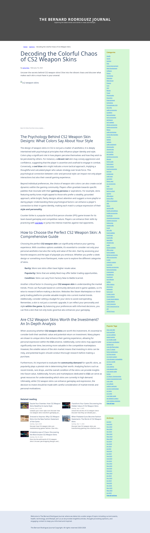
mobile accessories (112, 213)
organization (110, 272)
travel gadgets (111, 233)
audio (108, 245)
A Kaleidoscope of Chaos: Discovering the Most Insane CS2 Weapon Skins (44, 433)
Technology (110, 76)
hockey (109, 374)
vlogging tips (110, 243)
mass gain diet (111, 330)
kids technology (111, 115)
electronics (110, 287)
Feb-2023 (109, 451)
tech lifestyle (110, 279)
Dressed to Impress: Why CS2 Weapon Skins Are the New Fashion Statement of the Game (44, 419)
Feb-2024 (109, 471)
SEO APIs (109, 108)
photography (110, 147)
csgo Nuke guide (111, 396)
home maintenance (112, 352)
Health (108, 56)
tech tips (109, 171)
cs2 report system (112, 357)
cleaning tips (110, 149)
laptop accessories (112, 127)
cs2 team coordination (113, 342)
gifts (108, 203)
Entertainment (111, 100)
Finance (109, 83)
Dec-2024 (109, 427)
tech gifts (109, 230)
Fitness (109, 73)
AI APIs (109, 137)
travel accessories (112, 169)
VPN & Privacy (111, 311)
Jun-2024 (109, 481)
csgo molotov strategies (113, 401)
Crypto (108, 260)
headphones (110, 274)
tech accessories (111, 117)
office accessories (112, 257)
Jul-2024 (109, 422)
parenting (109, 179)
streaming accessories (113, 218)
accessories (110, 152)
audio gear (110, 176)
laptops (109, 140)
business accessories (113, 267)
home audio (110, 162)
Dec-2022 (109, 463)
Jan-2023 (109, 476)
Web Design (110, 81)
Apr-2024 (109, 444)
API (108, 309)
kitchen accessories (112, 255)
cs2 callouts (110, 384)
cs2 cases (109, 364)
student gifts (110, 225)
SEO (108, 88)
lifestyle (109, 159)
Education (109, 78)
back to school (111, 191)
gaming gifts (110, 208)
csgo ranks (110, 381)
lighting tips (110, 223)
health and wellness (112, 211)
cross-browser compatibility (114, 359)
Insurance (109, 98)
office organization (112, 201)
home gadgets (111, 252)
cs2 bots (39, 222)
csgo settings (110, 367)
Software (109, 71)
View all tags (110, 403)
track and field (111, 332)
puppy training (111, 337)
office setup (110, 250)
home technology (111, 270)
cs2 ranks (109, 394)
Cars (108, 86)
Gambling (109, 113)
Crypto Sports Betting (113, 299)
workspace (110, 120)
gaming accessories (112, 157)
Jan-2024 (109, 446)
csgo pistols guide (112, 371)
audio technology (111, 132)
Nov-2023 (109, 466)
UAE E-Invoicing (111, 304)
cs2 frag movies (111, 354)
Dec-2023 (109, 478)
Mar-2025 (109, 488)
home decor (110, 164)
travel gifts (110, 238)
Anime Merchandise (112, 135)
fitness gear (110, 181)
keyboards (110, 289)
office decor (110, 196)
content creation (111, 262)
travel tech (110, 277)
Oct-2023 (109, 441)
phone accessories (112, 125)
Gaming (32, 47)
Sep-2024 (109, 468)
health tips (110, 216)
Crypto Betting (111, 301)
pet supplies (110, 154)
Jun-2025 (109, 493)
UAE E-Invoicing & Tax (113, 306)
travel (108, 228)
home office (110, 198)
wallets (109, 282)
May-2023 (109, 436)
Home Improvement (112, 66)
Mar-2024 (109, 434)
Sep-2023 (109, 456)
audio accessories (112, 110)
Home (25, 47)
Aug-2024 (109, 459)
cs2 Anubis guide (111, 340)
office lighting (110, 284)
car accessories (111, 184)
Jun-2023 (109, 454)
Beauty (109, 90)
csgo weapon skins (112, 369)
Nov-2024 (109, 429)
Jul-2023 (109, 449)
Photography (110, 95)
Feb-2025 (109, 483)
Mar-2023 (109, 473)
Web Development (112, 68)
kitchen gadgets (111, 248)
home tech (110, 292)
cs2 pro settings (111, 335)
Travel (108, 93)
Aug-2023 (109, 424)
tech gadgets (110, 122)
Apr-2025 (109, 486)
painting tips (110, 344)
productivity (110, 174)
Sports (108, 59)
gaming (109, 194)
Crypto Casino (111, 294)
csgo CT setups (111, 349)
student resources (112, 221)
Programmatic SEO (112, 105)
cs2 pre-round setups (113, 389)
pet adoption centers (112, 398)
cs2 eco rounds (111, 362)
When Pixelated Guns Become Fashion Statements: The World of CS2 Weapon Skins (86, 419)
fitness (108, 130)
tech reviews (110, 167)
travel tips (109, 265)
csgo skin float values (113, 347)
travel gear (110, 235)
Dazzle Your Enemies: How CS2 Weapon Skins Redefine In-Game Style (45, 404)
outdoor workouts (112, 386)
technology (110, 103)
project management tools (114, 379)
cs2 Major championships (114, 376)
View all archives (112, 495)
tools (108, 186)
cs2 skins (109, 391)
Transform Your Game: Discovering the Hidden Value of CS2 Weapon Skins (87, 404)
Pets (108, 63)
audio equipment (111, 144)
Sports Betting (111, 297)
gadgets (109, 142)
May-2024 (109, 439)
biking (108, 206)
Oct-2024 (109, 461)
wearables (110, 240)
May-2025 (109, 490)
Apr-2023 (109, 432)
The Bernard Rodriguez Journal (75, 19)
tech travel (110, 189)
